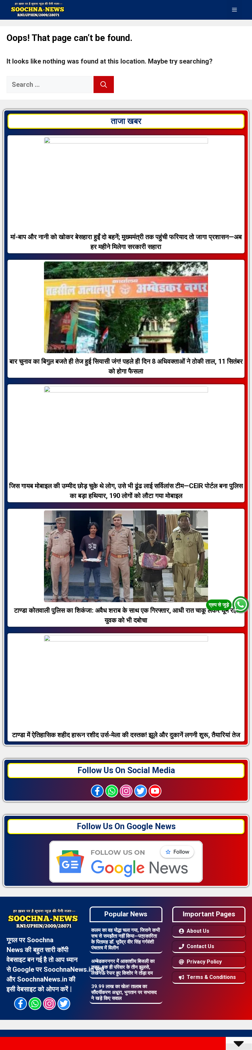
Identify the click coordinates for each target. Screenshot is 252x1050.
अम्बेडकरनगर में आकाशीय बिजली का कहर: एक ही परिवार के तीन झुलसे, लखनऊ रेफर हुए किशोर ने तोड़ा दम (123, 967)
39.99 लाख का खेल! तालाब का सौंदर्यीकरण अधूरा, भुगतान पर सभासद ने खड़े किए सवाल (124, 992)
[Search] (104, 84)
